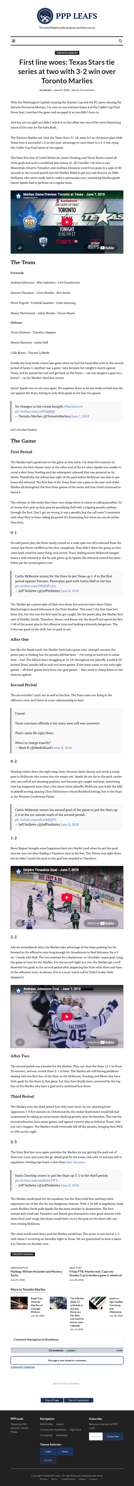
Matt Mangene (75, 1162)
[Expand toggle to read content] (118, 1340)
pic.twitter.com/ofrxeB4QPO (35, 819)
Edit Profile (46, 1424)
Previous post (19, 1267)
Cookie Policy (68, 1479)
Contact (93, 1479)
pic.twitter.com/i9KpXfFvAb (35, 586)
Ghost (100, 1475)
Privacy (44, 1479)
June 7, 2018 (80, 416)
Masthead (61, 1435)
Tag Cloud (75, 1429)
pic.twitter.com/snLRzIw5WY (36, 1180)
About (60, 1424)
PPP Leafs (76, 16)
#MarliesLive (73, 406)
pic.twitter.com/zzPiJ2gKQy (35, 411)
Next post (75, 1267)
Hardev (46, 89)
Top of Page (52, 1400)
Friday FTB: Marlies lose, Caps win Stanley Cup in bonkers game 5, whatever (95, 1273)
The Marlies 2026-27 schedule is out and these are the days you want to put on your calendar (77, 1312)
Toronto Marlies (67, 52)
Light (48, 1451)
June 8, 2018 (70, 591)
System (48, 1460)
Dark (65, 1451)
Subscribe (113, 1436)
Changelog (46, 1435)
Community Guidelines (53, 1429)
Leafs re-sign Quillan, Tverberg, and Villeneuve (116, 1305)
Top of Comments (78, 1400)
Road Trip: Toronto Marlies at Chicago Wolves (37, 1305)
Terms (54, 1479)
